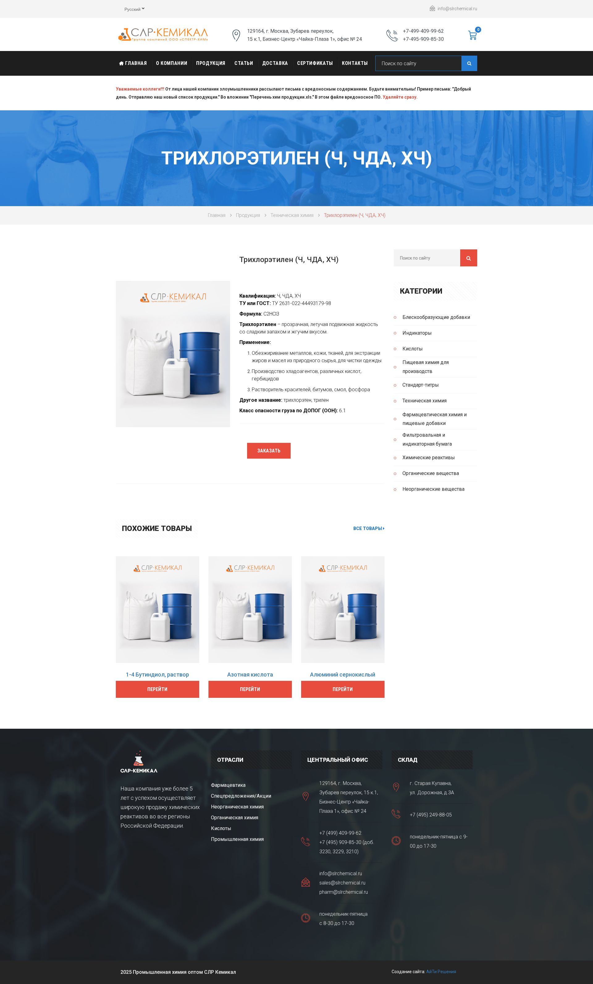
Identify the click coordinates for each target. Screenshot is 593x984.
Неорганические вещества (433, 489)
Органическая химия (234, 818)
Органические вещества (430, 473)
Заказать (268, 451)
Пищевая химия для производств (425, 366)
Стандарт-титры (420, 385)
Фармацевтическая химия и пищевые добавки (434, 419)
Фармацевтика (228, 785)
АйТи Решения (441, 971)
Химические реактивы (428, 457)
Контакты (355, 63)
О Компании (171, 63)
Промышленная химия (237, 839)
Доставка (275, 63)
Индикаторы (417, 333)
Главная (135, 63)
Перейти (157, 689)
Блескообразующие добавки (436, 317)
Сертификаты (315, 63)
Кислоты (412, 349)
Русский (128, 10)
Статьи (243, 63)
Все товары (368, 528)
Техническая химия (292, 215)
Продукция (210, 63)
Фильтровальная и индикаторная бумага (427, 439)
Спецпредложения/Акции (241, 796)
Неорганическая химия (237, 807)
